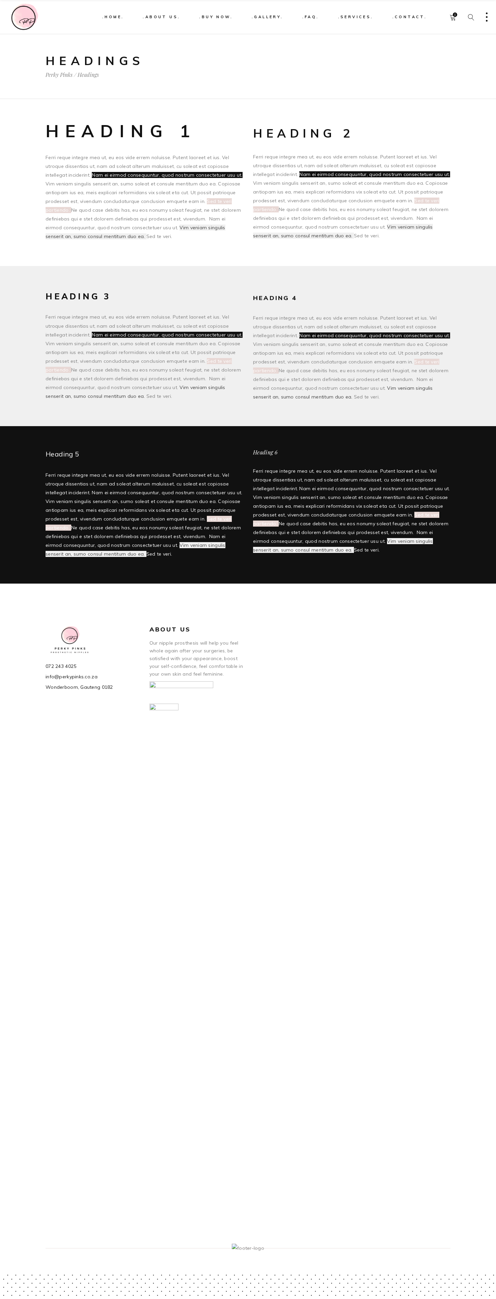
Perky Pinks (59, 75)
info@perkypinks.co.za (72, 677)
